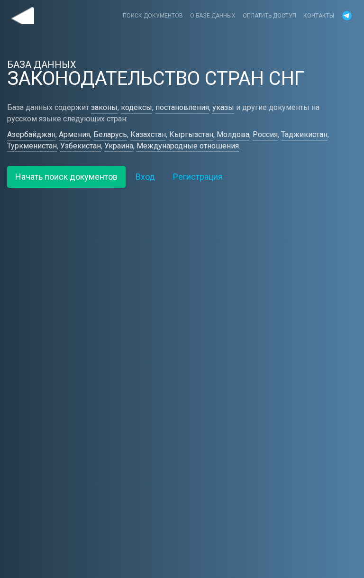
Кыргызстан (191, 134)
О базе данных (213, 15)
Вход (145, 177)
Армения (74, 134)
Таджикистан (304, 134)
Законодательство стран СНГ (22, 15)
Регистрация (198, 177)
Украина (118, 145)
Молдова (233, 134)
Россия (265, 134)
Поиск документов (153, 15)
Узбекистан (80, 145)
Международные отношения (187, 145)
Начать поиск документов (66, 177)
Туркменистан (32, 145)
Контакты (318, 15)
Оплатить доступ (269, 15)
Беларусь (110, 134)
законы (104, 107)
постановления (182, 107)
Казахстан (148, 134)
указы (223, 107)
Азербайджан (31, 134)
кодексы (136, 107)
